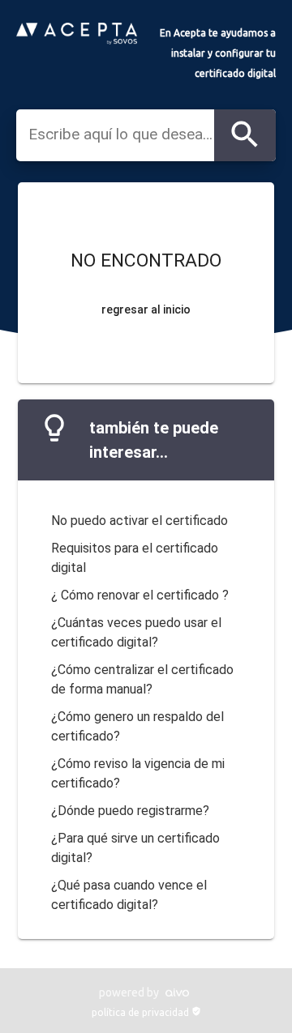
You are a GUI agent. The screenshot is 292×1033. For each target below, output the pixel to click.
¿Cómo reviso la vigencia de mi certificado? (138, 773)
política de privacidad (146, 1012)
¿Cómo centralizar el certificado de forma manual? (142, 679)
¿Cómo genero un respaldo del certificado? (137, 726)
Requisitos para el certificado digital (134, 557)
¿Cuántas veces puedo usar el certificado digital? (136, 632)
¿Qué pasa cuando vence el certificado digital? (129, 894)
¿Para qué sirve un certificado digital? (135, 847)
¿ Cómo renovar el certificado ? (140, 595)
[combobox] (121, 134)
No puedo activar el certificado (139, 520)
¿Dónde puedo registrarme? (130, 810)
